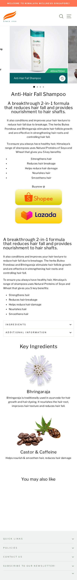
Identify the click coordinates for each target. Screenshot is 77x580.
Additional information (26, 332)
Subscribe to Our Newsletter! (29, 566)
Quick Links (13, 538)
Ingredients (16, 324)
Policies (10, 548)
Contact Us (12, 556)
